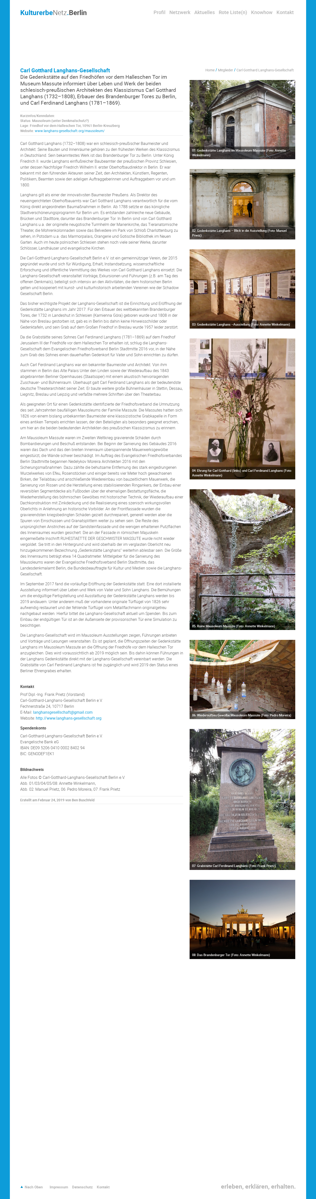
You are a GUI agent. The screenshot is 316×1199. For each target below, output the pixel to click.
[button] (14, 1164)
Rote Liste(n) (233, 12)
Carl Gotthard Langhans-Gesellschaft (265, 70)
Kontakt (285, 12)
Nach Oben (34, 1186)
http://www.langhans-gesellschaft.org (68, 718)
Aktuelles (204, 12)
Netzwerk (179, 12)
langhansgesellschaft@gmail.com (63, 712)
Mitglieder (225, 70)
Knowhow (262, 12)
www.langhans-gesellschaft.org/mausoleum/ (70, 131)
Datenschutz (82, 1186)
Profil (159, 12)
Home (210, 70)
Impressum (59, 1186)
